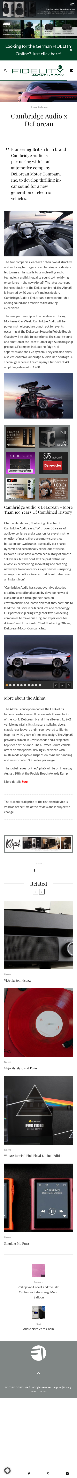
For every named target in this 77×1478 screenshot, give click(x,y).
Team (33, 1391)
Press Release (39, 107)
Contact (42, 1391)
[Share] (34, 870)
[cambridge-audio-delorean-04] (38, 657)
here (25, 781)
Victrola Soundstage (17, 980)
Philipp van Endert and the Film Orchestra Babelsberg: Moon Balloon (38, 1290)
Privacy (67, 1387)
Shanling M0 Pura (16, 1243)
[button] (7, 1470)
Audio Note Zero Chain (38, 1327)
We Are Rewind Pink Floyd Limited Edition (33, 1155)
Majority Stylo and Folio (20, 1068)
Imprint (57, 1387)
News (7, 974)
